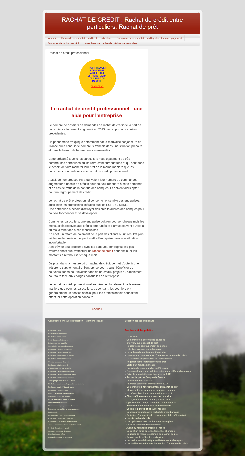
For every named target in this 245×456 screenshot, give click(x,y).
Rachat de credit (54, 330)
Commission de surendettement (60, 346)
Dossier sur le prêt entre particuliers (145, 437)
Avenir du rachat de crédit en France (145, 428)
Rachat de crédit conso (57, 337)
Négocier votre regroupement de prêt (146, 361)
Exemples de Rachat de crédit (60, 368)
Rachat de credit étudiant (58, 390)
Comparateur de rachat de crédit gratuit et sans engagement (149, 38)
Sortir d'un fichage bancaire (141, 365)
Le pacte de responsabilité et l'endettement (149, 358)
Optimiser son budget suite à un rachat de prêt (151, 402)
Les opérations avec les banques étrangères (150, 421)
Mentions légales (95, 321)
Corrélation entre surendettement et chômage (150, 431)
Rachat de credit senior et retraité (61, 355)
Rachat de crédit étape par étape (61, 377)
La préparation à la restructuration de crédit (149, 393)
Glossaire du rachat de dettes (59, 431)
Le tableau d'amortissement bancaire (146, 352)
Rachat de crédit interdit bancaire (61, 371)
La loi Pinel (132, 336)
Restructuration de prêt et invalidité (61, 415)
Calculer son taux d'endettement (143, 424)
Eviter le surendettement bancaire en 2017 (149, 374)
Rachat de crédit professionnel (60, 349)
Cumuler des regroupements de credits (63, 406)
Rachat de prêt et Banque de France (145, 377)
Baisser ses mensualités (57, 343)
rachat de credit (102, 251)
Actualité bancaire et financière (60, 437)
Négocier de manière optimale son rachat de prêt (152, 434)
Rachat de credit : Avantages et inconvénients (66, 384)
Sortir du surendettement (58, 340)
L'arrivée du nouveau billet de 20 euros (147, 368)
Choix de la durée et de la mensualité (146, 409)
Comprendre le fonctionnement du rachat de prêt (152, 387)
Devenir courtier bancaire (139, 380)
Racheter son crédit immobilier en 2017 (147, 383)
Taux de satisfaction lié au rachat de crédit (64, 425)
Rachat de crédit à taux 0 (58, 365)
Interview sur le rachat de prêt (142, 343)
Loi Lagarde (53, 412)
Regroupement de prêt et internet (61, 393)
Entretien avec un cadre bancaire (144, 349)
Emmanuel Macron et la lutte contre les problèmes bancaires (158, 371)
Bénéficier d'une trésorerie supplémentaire (148, 405)
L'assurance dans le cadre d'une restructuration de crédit (156, 355)
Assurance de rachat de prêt (59, 396)
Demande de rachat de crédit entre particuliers (86, 38)
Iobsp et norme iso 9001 (57, 403)
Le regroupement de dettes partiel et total (148, 399)
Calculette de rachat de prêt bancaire (62, 422)
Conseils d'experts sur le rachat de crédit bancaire (152, 412)
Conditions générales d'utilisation (65, 321)
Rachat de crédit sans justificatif (60, 418)
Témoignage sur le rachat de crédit (61, 381)
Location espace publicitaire (139, 321)
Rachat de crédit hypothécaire (60, 352)
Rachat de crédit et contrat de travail (62, 374)
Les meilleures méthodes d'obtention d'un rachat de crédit (157, 443)
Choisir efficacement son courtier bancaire (148, 396)
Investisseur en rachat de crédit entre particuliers (110, 43)
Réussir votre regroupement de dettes (146, 346)
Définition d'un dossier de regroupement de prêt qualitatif (156, 415)
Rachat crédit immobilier (57, 334)
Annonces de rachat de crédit (63, 43)
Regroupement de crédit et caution (61, 400)
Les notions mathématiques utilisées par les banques (154, 440)
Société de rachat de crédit (58, 428)
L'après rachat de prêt (138, 418)
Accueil (52, 38)
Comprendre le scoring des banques (145, 340)
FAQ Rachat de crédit (56, 434)
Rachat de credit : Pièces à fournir (61, 387)
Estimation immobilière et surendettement (64, 409)
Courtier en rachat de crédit (58, 362)
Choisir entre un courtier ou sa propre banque (150, 390)
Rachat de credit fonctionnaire (60, 359)
